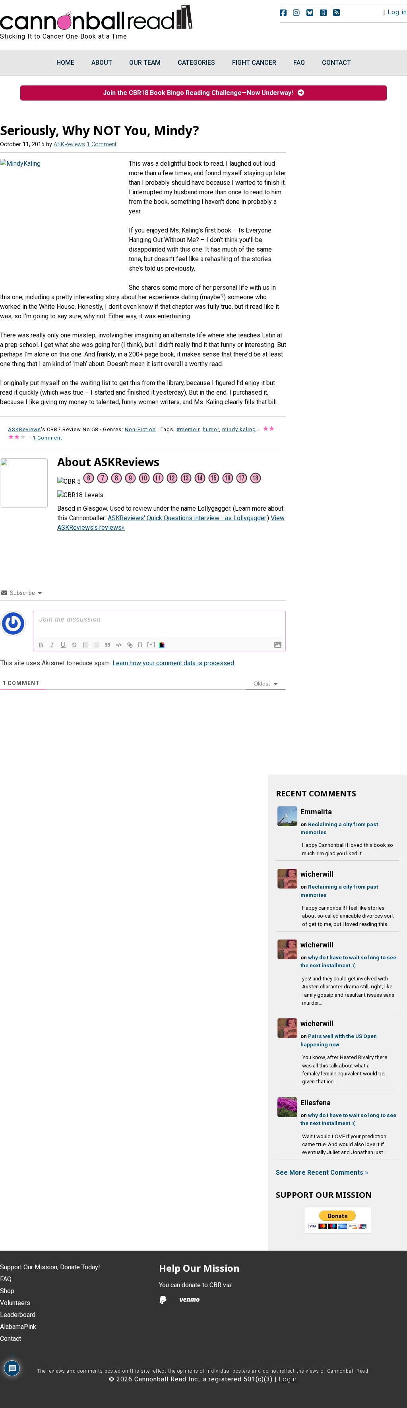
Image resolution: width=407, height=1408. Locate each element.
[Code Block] (118, 645)
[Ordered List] (85, 645)
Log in (397, 12)
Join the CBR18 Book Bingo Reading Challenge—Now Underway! (200, 93)
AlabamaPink (18, 1327)
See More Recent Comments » (322, 1172)
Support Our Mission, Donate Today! (50, 1267)
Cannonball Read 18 (96, 16)
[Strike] (74, 645)
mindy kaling (239, 429)
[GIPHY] (163, 645)
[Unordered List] (96, 645)
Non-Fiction (140, 429)
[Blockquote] (107, 645)
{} (140, 644)
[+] (151, 644)
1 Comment (101, 144)
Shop (7, 1291)
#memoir (188, 429)
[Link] (130, 645)
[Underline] (63, 645)
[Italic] (52, 645)
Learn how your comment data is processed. (173, 663)
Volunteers (15, 1303)
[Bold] (41, 645)
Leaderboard (17, 1315)
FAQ (6, 1279)
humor (211, 429)
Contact (10, 1338)
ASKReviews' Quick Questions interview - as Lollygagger (187, 518)
